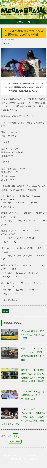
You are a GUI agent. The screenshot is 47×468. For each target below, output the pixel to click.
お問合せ (34, 459)
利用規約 (23, 459)
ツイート (5, 43)
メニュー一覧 (23, 21)
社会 (15, 435)
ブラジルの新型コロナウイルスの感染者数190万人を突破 (33, 334)
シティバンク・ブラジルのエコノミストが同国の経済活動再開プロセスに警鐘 (32, 354)
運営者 (14, 459)
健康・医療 (15, 441)
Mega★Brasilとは (11, 455)
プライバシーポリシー (33, 455)
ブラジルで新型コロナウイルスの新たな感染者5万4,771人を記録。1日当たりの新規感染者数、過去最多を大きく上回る (23, 417)
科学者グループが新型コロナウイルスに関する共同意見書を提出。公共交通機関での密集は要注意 (32, 376)
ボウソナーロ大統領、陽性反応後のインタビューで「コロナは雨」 (32, 395)
